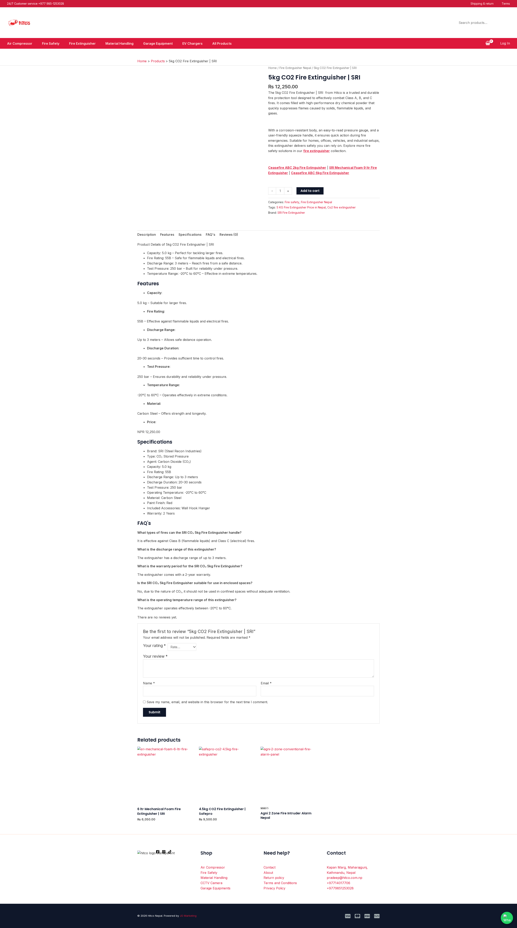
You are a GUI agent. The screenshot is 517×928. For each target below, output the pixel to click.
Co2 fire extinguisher (341, 207)
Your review (155, 656)
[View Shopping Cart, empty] (487, 43)
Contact (269, 867)
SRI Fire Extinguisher (291, 212)
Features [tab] (167, 235)
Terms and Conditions (280, 883)
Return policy (274, 878)
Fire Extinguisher (82, 43)
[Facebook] (158, 852)
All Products (222, 43)
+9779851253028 (340, 888)
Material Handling (119, 43)
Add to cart (310, 190)
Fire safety (292, 202)
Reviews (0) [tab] (229, 235)
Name (149, 683)
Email (266, 683)
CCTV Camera (211, 883)
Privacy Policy (274, 888)
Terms (506, 3)
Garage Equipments (215, 888)
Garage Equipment (158, 43)
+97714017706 (338, 883)
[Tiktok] (170, 852)
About (268, 873)
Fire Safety (50, 43)
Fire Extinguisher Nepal (295, 68)
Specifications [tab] (190, 235)
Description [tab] (146, 235)
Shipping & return (482, 3)
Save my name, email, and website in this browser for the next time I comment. (207, 702)
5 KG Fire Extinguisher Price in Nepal (301, 207)
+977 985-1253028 (51, 3)
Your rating (154, 645)
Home (272, 68)
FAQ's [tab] (210, 235)
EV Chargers (192, 43)
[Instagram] (164, 852)
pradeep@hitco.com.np (344, 878)
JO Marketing (188, 915)
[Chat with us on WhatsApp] (507, 918)
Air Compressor (19, 43)
